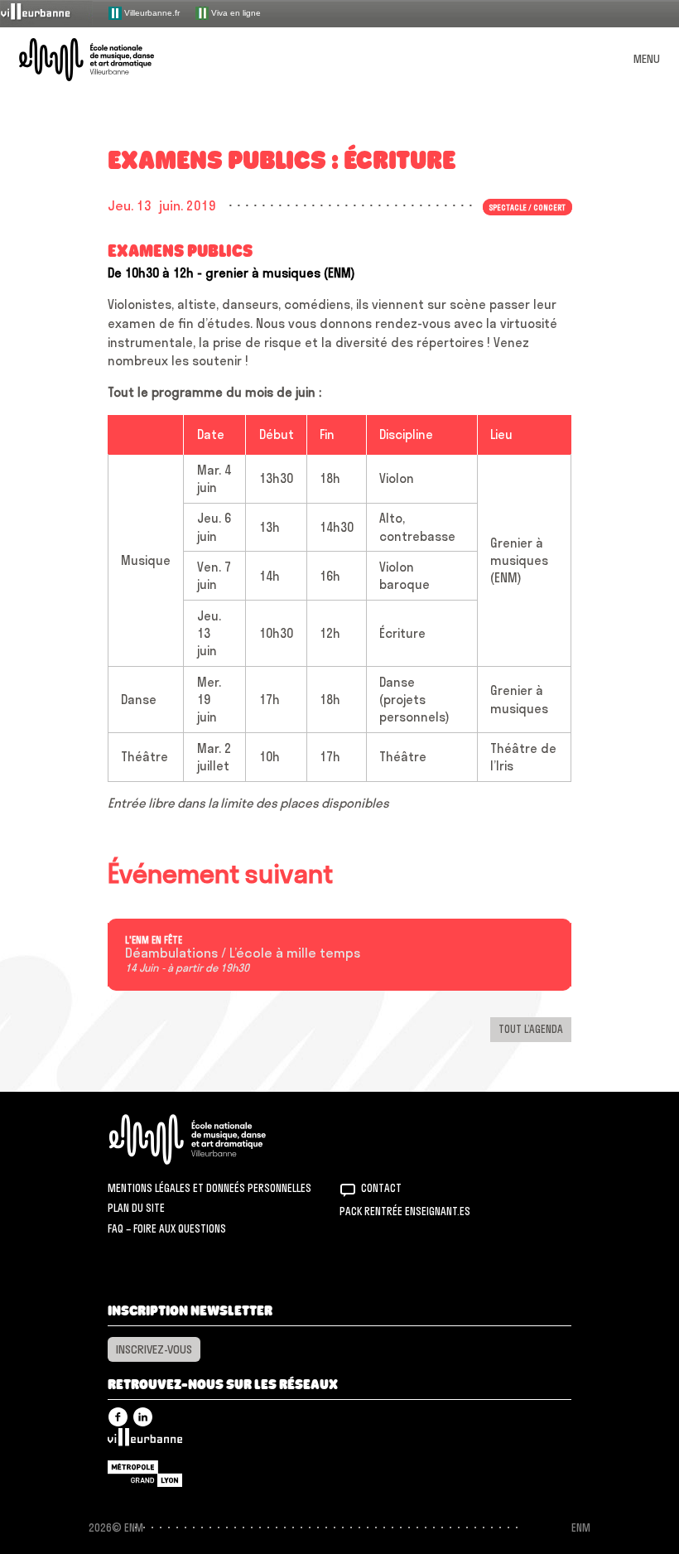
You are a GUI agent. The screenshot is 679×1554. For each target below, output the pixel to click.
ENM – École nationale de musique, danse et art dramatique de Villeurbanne (106, 60)
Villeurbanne (145, 1441)
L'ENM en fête (153, 940)
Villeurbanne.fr (151, 12)
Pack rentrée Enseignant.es (405, 1211)
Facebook (118, 1417)
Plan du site (136, 1207)
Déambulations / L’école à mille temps (242, 953)
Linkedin (142, 1417)
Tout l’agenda (530, 1028)
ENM (209, 1139)
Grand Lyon (145, 1473)
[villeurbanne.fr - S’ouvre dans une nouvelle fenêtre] (46, 13)
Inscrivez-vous (154, 1349)
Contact (381, 1187)
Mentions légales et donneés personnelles (209, 1187)
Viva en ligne (235, 12)
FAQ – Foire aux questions (167, 1228)
